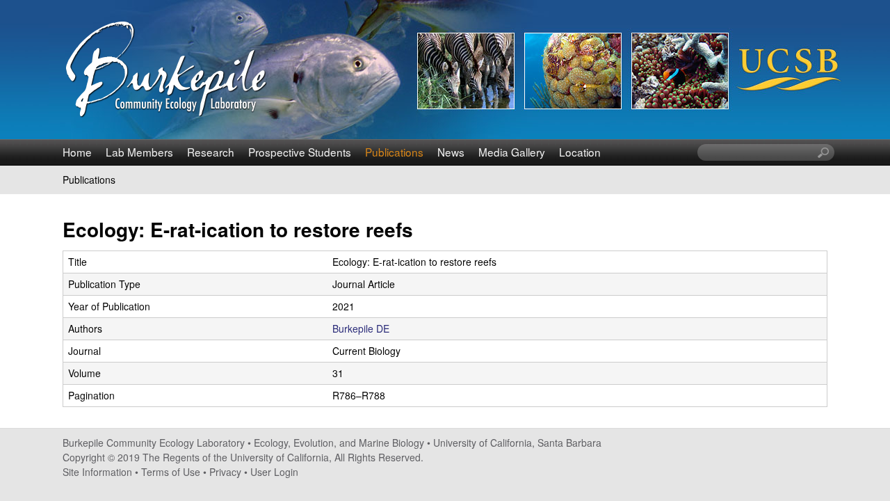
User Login (274, 472)
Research (210, 151)
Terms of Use (170, 472)
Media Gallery (511, 151)
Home (77, 151)
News (450, 151)
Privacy (225, 472)
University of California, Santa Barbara (517, 443)
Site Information (97, 472)
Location (580, 151)
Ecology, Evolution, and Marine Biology (339, 443)
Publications (394, 151)
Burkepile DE (360, 328)
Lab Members (139, 151)
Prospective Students (299, 151)
